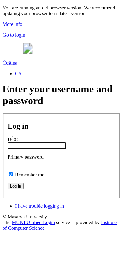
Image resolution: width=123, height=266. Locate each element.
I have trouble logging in (39, 206)
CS (18, 73)
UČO (13, 139)
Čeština (10, 63)
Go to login (14, 35)
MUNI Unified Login (33, 222)
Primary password (26, 156)
